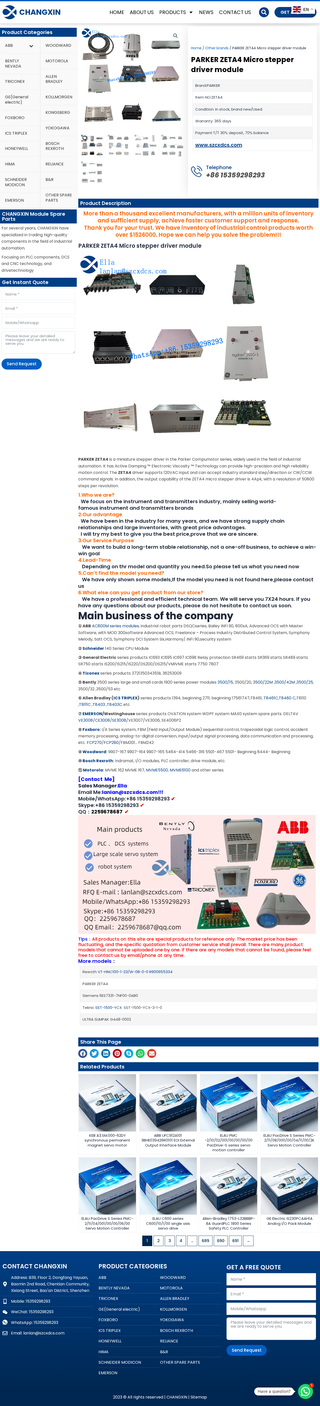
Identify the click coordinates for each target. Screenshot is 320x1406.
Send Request (21, 364)
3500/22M (263, 682)
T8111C (85, 704)
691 (235, 1241)
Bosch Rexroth (97, 761)
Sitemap (198, 1397)
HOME (117, 12)
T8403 (98, 704)
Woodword (94, 752)
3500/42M (284, 682)
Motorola (93, 770)
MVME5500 (157, 770)
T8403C (114, 704)
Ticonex (90, 673)
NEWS (206, 12)
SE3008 (119, 720)
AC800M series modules (115, 626)
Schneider (93, 648)
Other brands (216, 48)
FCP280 (111, 742)
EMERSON (92, 714)
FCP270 (94, 742)
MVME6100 (180, 770)
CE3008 (102, 720)
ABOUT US (142, 12)
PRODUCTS (172, 12)
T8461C (271, 698)
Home (196, 48)
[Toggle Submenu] (31, 45)
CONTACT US (235, 12)
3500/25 (304, 682)
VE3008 (85, 720)
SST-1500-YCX (108, 1007)
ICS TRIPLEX (126, 698)
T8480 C (287, 698)
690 (220, 1241)
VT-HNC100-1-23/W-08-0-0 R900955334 (135, 971)
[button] (264, 12)
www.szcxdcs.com (218, 144)
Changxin (40, 12)
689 (205, 1241)
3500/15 (224, 682)
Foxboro (91, 729)
